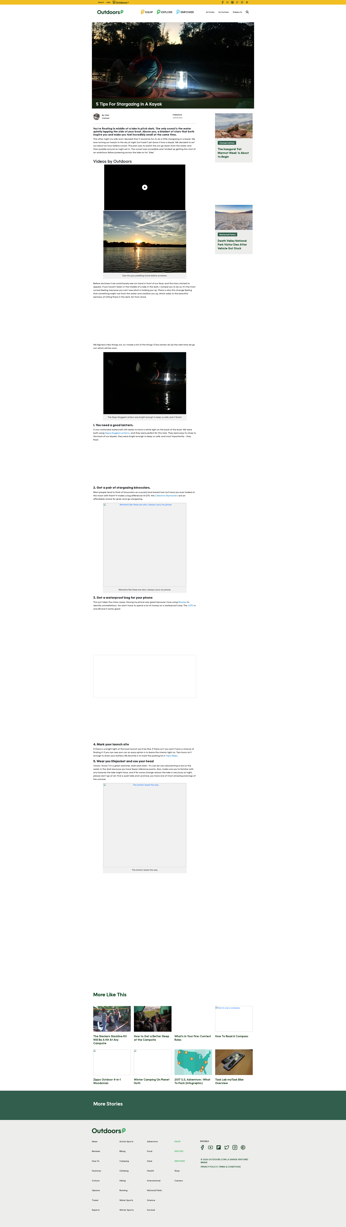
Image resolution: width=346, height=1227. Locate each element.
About (101, 2)
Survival (151, 1210)
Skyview (182, 602)
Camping (124, 1161)
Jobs (108, 2)
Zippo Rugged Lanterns (117, 433)
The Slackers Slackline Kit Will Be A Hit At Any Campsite (110, 1040)
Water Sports (126, 1200)
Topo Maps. (172, 755)
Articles (210, 12)
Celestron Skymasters (166, 495)
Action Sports (126, 1141)
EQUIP (177, 1141)
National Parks (227, 234)
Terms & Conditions (230, 1166)
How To (95, 1161)
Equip (149, 12)
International (153, 1180)
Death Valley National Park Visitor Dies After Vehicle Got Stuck (232, 244)
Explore (166, 12)
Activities (223, 12)
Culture (96, 1180)
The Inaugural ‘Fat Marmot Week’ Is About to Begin (233, 152)
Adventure (152, 1141)
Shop (177, 1170)
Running (123, 1190)
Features (96, 1170)
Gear (149, 1161)
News (94, 1141)
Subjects (237, 12)
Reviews (96, 1151)
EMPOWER (179, 1161)
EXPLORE (178, 1151)
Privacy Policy (209, 1166)
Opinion (96, 1190)
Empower (187, 12)
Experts (95, 1210)
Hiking (122, 1180)
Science (151, 1200)
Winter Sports (126, 1210)
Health (150, 1170)
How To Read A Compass (231, 1036)
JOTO (191, 605)
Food (149, 1151)
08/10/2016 (177, 117)
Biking (122, 1151)
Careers (178, 1180)
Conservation (226, 142)
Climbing (124, 1170)
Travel (95, 1200)
